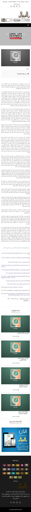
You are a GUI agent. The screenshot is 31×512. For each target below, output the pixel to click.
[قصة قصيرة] (4, 473)
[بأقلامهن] (11, 477)
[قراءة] (26, 473)
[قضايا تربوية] (18, 465)
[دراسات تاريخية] (22, 473)
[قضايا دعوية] (13, 465)
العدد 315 (13, 34)
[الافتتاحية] (26, 469)
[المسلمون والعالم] (26, 465)
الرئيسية (23, 34)
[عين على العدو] (13, 473)
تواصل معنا (5, 2)
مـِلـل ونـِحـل (8, 34)
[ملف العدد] (22, 465)
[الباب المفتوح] (4, 469)
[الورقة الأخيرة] (22, 469)
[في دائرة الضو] (13, 469)
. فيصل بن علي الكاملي (14, 38)
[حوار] (20, 477)
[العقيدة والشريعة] (9, 465)
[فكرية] (18, 473)
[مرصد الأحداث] (18, 469)
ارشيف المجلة (18, 34)
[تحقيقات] (9, 473)
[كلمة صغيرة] (4, 465)
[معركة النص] (15, 477)
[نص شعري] (9, 469)
